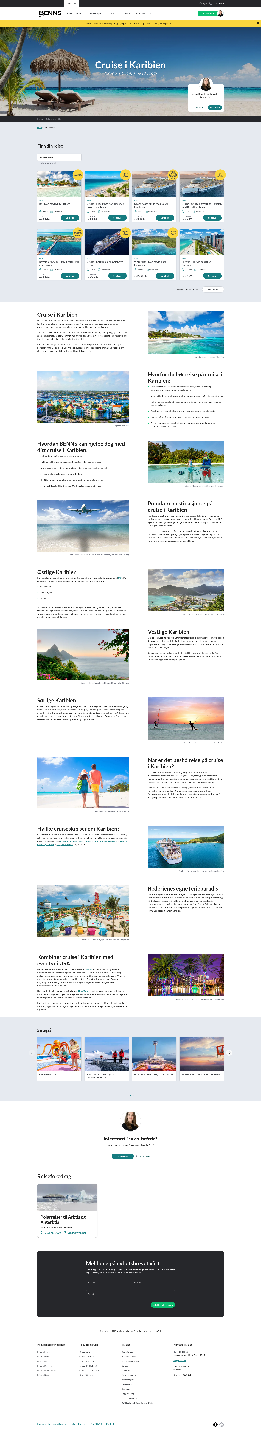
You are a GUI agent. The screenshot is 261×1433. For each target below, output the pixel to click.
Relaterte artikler (54, 119)
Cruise (113, 13)
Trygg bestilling (128, 1393)
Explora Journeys (68, 841)
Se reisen (212, 276)
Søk (205, 3)
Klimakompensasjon (130, 1361)
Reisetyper (96, 13)
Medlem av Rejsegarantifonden (51, 1424)
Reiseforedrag (144, 13)
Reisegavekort (127, 1384)
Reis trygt (126, 1389)
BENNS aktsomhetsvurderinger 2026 (137, 1403)
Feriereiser (71, 3)
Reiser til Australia (45, 1361)
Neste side (213, 289)
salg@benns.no (179, 1360)
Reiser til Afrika (43, 1352)
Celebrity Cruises (45, 844)
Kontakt (125, 1366)
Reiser (40, 119)
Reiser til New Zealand (46, 1370)
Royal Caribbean (65, 844)
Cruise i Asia (84, 1352)
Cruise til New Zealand (89, 1370)
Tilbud (128, 13)
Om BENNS (126, 1370)
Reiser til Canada (44, 1366)
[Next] (229, 1053)
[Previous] (32, 1053)
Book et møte (127, 1352)
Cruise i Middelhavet (88, 1366)
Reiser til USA (43, 1375)
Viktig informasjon (129, 1398)
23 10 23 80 (218, 3)
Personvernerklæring (130, 1375)
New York (83, 991)
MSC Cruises (98, 841)
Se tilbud (70, 218)
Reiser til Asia (43, 1356)
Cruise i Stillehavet (87, 1375)
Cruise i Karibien (86, 1361)
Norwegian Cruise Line (116, 841)
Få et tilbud (208, 13)
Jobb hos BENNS (129, 1356)
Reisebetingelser (128, 1379)
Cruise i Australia (86, 1356)
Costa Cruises (84, 841)
